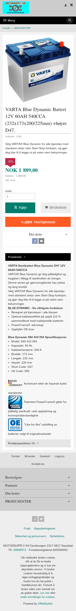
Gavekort (45, 456)
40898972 (19, 549)
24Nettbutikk (45, 603)
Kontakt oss (38, 464)
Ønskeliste (57, 207)
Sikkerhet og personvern (30, 536)
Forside (6, 28)
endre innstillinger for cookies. (38, 596)
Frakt (27, 528)
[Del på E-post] (41, 241)
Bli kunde (30, 456)
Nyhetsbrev (57, 536)
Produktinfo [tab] (15, 257)
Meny (11, 20)
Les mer (45, 592)
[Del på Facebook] (35, 241)
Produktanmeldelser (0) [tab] (21, 443)
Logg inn (59, 456)
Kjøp (23, 207)
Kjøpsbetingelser (45, 528)
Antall (8, 191)
